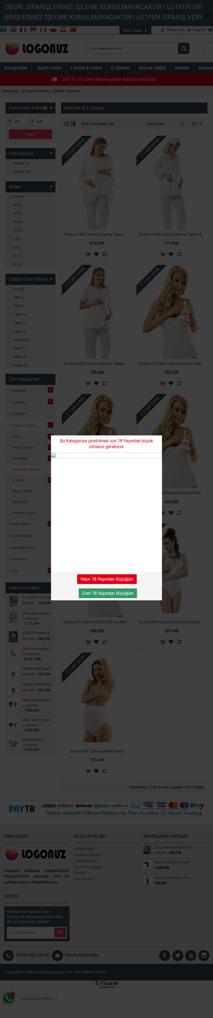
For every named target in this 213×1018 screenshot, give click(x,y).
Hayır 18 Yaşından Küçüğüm (106, 579)
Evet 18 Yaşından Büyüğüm (108, 593)
